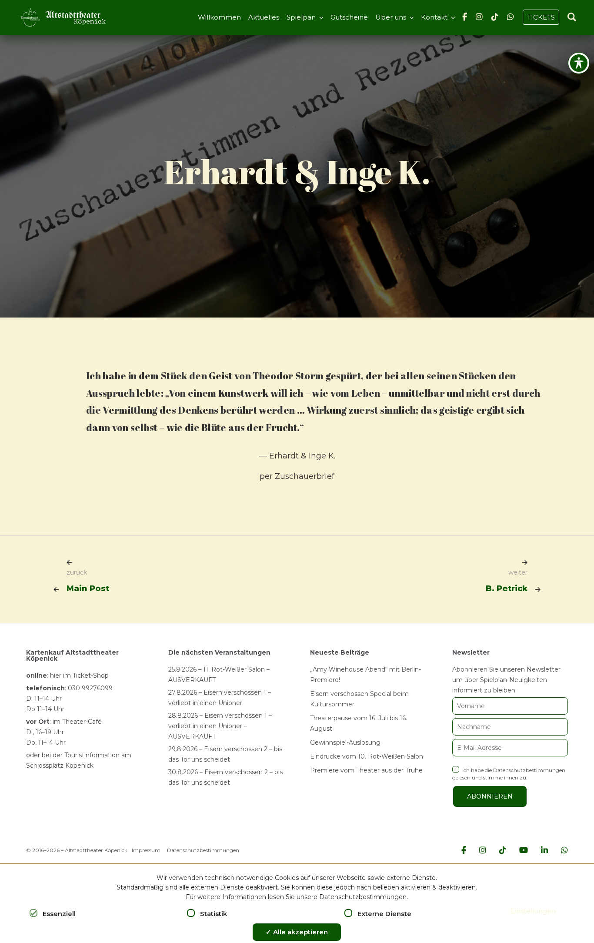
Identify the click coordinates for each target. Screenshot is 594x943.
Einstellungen (533, 911)
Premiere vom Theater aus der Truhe (366, 770)
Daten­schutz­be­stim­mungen (529, 770)
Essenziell (59, 914)
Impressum (146, 850)
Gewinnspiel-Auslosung (345, 742)
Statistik (213, 914)
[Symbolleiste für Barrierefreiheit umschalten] (578, 63)
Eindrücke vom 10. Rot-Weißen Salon (366, 756)
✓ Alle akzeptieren (297, 932)
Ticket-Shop (91, 675)
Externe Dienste (384, 914)
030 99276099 (90, 688)
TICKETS (541, 17)
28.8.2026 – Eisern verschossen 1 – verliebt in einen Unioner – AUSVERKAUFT (220, 726)
